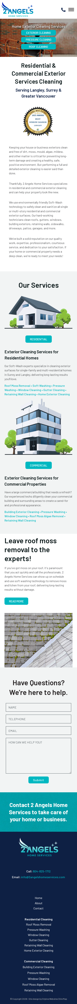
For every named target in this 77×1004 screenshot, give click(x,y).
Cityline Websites (50, 999)
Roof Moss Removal (17, 385)
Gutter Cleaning (54, 390)
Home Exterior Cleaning (54, 394)
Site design (34, 999)
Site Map (63, 999)
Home (38, 898)
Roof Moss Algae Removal (47, 516)
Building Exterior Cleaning (21, 512)
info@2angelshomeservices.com (43, 877)
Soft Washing (42, 385)
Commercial (38, 465)
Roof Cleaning (38, 46)
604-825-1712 (42, 871)
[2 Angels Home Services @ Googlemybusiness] (39, 887)
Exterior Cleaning (38, 32)
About (38, 903)
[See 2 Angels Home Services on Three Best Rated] (38, 122)
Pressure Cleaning (38, 39)
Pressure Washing (53, 512)
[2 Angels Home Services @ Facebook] (37, 887)
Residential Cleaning (39, 919)
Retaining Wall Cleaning (20, 394)
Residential (38, 339)
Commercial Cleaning (38, 961)
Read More (16, 601)
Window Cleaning (29, 390)
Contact (38, 908)
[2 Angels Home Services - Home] (17, 9)
